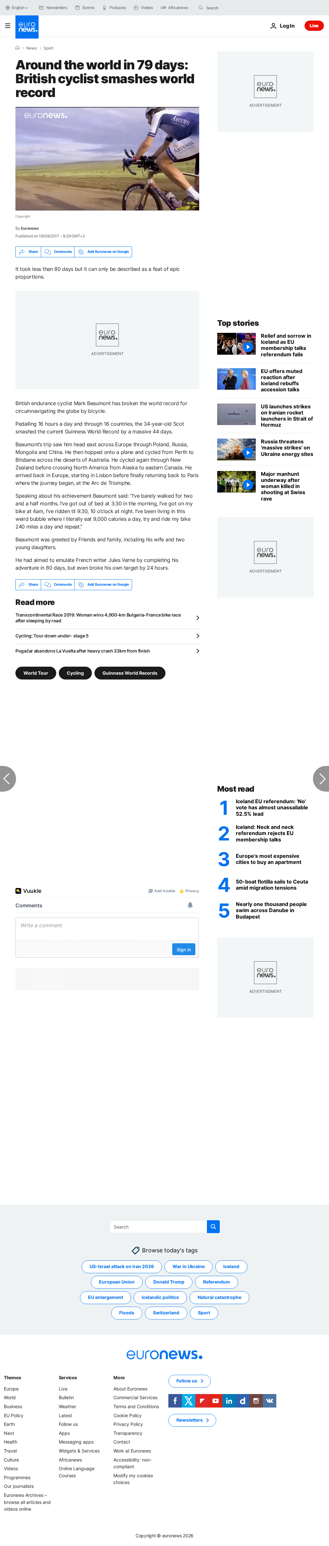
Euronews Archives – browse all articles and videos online (27, 1502)
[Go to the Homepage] (27, 27)
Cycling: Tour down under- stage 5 (52, 635)
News (31, 48)
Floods (126, 1312)
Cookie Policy (127, 1415)
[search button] (201, 8)
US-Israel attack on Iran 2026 (122, 1266)
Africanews (70, 1459)
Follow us (68, 1424)
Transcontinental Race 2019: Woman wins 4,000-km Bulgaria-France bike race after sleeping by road (98, 617)
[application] (107, 158)
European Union (117, 1281)
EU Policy (13, 1415)
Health (10, 1441)
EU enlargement (105, 1297)
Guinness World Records (129, 672)
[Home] (17, 48)
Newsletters (189, 1420)
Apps (64, 1432)
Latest (65, 1415)
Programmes (17, 1477)
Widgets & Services (79, 1450)
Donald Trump (168, 1281)
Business (13, 1406)
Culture (11, 1459)
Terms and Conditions (136, 1406)
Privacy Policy (128, 1424)
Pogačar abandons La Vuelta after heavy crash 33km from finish (82, 650)
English (18, 7)
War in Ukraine (189, 1266)
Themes (12, 1377)
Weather (67, 1406)
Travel (10, 1450)
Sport (48, 48)
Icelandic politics (160, 1297)
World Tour (35, 672)
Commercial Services (135, 1397)
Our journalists (19, 1486)
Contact (121, 1441)
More (119, 1377)
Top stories (238, 323)
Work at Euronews (132, 1450)
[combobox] (233, 8)
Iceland (231, 1266)
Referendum (216, 1281)
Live (314, 25)
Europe (11, 1388)
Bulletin (66, 1397)
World (10, 1397)
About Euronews (130, 1388)
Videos (11, 1468)
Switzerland (166, 1312)
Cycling (75, 672)
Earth (9, 1424)
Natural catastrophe (219, 1297)
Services (68, 1377)
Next (9, 1432)
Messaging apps (76, 1441)
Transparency (127, 1432)
